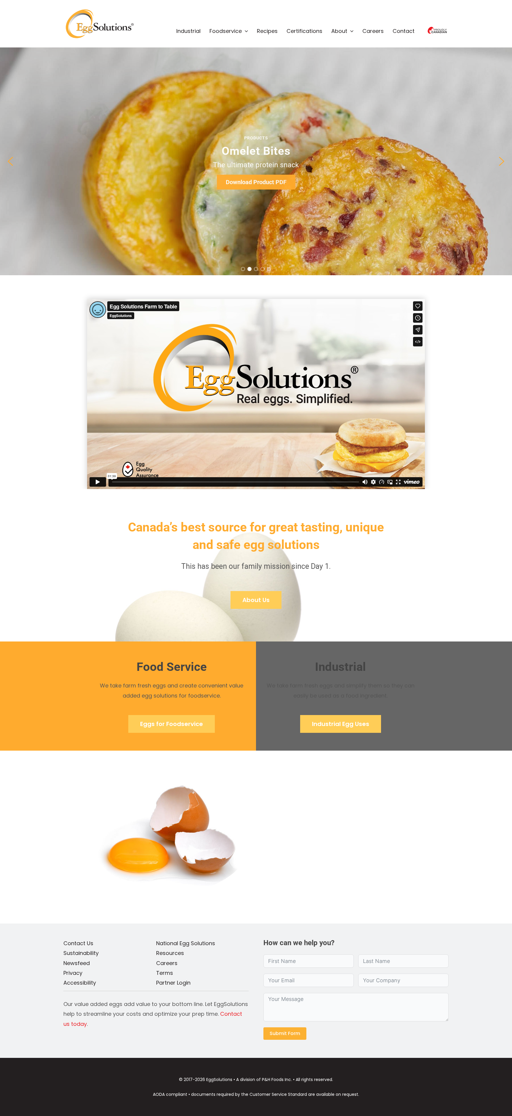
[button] (245, 31)
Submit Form (285, 1033)
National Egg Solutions (185, 943)
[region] (256, 161)
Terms (164, 973)
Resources (170, 953)
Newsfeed (76, 963)
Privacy (72, 973)
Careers (166, 963)
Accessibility (79, 982)
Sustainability (81, 953)
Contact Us (78, 943)
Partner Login (173, 982)
